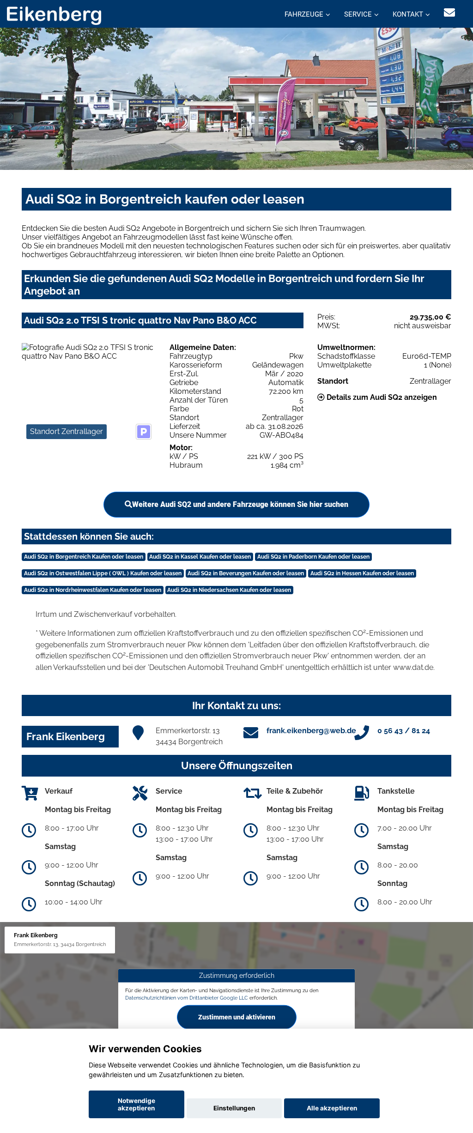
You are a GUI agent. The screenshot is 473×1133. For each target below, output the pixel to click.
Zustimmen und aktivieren (236, 1017)
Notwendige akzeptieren (136, 1104)
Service (358, 14)
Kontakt (408, 14)
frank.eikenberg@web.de (311, 730)
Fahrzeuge (304, 14)
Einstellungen (234, 1108)
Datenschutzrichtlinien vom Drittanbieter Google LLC (186, 997)
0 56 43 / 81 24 (403, 730)
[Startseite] (54, 15)
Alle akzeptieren (332, 1108)
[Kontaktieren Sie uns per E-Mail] (449, 12)
